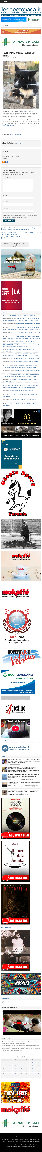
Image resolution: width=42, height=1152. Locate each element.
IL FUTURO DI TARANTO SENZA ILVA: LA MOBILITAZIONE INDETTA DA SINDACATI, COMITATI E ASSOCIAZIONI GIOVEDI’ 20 (23, 776)
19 (15, 1071)
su (6, 315)
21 (26, 1071)
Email (5, 202)
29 (32, 1073)
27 (21, 1073)
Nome (5, 195)
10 (3, 1068)
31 (3, 1076)
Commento (7, 177)
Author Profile (18, 143)
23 (38, 1071)
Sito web (5, 208)
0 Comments (20, 57)
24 (3, 1073)
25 (9, 1073)
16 (38, 1068)
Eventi (3, 756)
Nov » (5, 1079)
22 (32, 1071)
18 (9, 1071)
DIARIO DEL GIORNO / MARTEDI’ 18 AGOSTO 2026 (23, 315)
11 (9, 1068)
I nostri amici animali (15, 134)
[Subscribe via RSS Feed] (3, 162)
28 (26, 1073)
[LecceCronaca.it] (21, 15)
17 (3, 1071)
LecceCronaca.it (20, 1137)
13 (21, 1068)
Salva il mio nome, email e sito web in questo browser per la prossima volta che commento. (20, 216)
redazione (4, 57)
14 (26, 1068)
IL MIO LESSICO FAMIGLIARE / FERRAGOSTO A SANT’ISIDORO (24, 358)
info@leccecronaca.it (9, 125)
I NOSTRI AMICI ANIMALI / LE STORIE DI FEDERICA (18, 54)
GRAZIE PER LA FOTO (32, 233)
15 (32, 1068)
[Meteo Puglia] (5, 1001)
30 (38, 1073)
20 (21, 1071)
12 (15, 1068)
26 (15, 1073)
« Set (2, 1079)
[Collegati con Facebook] (6, 162)
